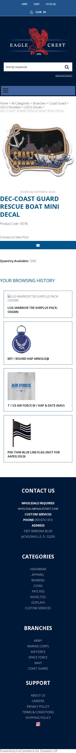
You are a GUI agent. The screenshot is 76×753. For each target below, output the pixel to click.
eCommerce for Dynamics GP (38, 751)
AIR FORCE (38, 652)
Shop (36, 4)
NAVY (38, 663)
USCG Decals (33, 107)
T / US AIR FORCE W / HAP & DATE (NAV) (36, 405)
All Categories (21, 103)
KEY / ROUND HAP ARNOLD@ (28, 359)
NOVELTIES (38, 597)
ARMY (38, 641)
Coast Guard (57, 103)
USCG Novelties (10, 107)
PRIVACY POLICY (38, 707)
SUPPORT (38, 682)
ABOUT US (38, 695)
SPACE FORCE (38, 657)
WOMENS (38, 580)
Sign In (40, 12)
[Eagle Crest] (38, 41)
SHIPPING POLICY (38, 718)
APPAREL (38, 575)
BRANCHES (38, 628)
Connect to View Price (14, 237)
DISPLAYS (38, 603)
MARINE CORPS (38, 646)
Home (24, 4)
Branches (39, 103)
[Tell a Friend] (38, 245)
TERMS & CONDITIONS (38, 712)
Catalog (51, 4)
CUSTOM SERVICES (38, 514)
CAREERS (38, 701)
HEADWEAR (38, 569)
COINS (38, 586)
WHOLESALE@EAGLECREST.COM (38, 508)
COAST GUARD (38, 668)
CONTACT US (38, 490)
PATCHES (38, 591)
